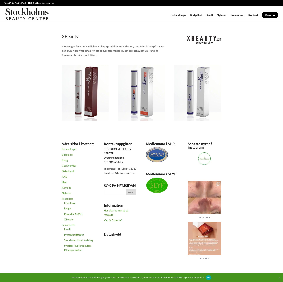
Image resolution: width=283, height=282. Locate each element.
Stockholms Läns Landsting (78, 240)
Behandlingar (178, 15)
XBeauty (69, 219)
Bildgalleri (196, 15)
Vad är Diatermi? (113, 220)
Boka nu (270, 15)
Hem (64, 182)
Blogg (65, 160)
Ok (208, 277)
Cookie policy (69, 165)
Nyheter (222, 15)
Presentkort (238, 15)
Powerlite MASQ (73, 214)
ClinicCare (70, 203)
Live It (209, 15)
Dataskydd (68, 171)
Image (67, 208)
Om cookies (110, 243)
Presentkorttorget (74, 234)
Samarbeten (68, 224)
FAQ (64, 176)
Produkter (67, 198)
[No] (279, 277)
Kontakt (253, 15)
